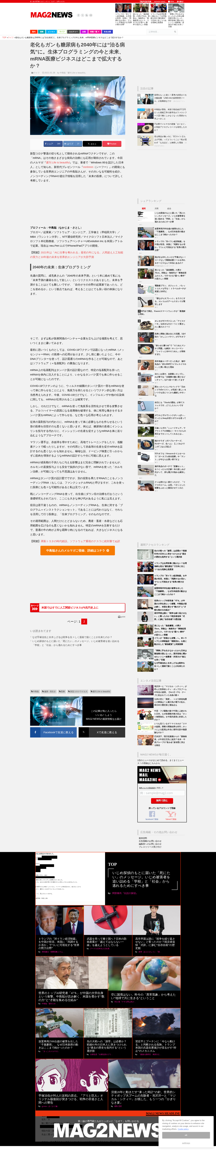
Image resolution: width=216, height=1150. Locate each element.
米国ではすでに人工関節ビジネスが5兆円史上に (69, 607)
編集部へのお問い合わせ (150, 844)
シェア (49, 144)
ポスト (93, 144)
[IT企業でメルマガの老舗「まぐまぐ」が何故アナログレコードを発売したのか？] (145, 133)
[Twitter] (82, 15)
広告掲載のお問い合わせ (150, 841)
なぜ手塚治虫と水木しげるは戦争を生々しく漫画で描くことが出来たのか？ (72, 637)
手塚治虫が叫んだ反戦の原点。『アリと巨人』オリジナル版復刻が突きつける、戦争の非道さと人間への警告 (70, 1099)
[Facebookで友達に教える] (53, 727)
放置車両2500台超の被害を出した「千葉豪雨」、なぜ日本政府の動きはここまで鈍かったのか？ (170, 232)
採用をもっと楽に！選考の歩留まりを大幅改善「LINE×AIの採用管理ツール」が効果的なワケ (170, 98)
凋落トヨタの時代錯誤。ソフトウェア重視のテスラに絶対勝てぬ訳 (80, 541)
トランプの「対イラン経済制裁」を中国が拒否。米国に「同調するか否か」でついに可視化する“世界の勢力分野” (123, 19)
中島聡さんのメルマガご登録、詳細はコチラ (75, 550)
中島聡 (36, 691)
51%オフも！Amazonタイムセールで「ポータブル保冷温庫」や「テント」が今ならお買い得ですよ (170, 456)
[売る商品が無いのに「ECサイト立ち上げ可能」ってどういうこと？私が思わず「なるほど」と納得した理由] (145, 145)
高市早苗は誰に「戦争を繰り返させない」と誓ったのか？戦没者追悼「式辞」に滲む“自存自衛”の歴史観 (170, 616)
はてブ (69, 144)
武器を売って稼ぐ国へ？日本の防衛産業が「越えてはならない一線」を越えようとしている (107, 942)
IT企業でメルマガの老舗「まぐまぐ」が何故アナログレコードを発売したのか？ (170, 127)
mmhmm (88, 167)
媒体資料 (143, 838)
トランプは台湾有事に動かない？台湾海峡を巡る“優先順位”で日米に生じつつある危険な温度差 (158, 18)
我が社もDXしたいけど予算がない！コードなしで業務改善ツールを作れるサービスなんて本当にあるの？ (170, 260)
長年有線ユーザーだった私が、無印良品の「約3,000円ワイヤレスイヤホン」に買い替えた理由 (170, 364)
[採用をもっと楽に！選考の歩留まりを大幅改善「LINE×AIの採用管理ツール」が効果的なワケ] (145, 103)
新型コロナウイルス (78, 691)
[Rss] (86, 15)
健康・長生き (50, 691)
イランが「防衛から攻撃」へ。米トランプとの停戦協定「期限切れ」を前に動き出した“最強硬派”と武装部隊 (170, 641)
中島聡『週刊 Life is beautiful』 (73, 73)
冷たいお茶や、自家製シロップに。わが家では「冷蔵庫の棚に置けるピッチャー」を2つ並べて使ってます (170, 377)
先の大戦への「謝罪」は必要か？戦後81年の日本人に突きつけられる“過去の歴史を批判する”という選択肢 (170, 554)
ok (186, 1135)
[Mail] (91, 15)
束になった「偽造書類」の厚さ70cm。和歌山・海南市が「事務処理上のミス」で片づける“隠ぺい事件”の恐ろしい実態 (141, 19)
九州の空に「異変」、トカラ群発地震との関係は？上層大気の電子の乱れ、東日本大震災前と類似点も (170, 702)
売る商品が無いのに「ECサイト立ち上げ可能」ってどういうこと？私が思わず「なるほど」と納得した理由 (170, 139)
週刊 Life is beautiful (58, 162)
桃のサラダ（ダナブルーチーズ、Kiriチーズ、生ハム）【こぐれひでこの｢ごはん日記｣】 (170, 444)
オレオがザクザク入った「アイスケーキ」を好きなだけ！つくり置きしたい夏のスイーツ (170, 324)
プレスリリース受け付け (150, 847)
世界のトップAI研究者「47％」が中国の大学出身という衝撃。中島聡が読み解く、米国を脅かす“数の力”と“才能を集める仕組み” (71, 996)
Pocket (112, 144)
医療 (63, 691)
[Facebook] (78, 15)
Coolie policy (183, 1129)
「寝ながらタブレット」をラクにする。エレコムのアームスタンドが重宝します (170, 301)
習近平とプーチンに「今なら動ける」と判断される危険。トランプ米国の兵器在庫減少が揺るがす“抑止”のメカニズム (155, 1046)
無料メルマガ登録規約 (147, 788)
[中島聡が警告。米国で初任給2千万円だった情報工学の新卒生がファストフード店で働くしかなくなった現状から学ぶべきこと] (145, 118)
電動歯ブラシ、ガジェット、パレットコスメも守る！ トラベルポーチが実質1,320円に (170, 288)
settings (186, 1143)
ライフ (37, 73)
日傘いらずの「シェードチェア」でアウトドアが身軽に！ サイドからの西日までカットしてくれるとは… (170, 431)
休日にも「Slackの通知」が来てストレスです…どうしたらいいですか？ (170, 405)
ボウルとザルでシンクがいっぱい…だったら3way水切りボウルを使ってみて (170, 418)
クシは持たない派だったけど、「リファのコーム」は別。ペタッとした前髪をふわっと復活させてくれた (170, 485)
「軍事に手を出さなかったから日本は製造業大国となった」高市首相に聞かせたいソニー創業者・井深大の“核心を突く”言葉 (176, 20)
